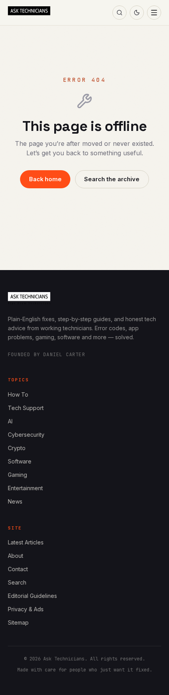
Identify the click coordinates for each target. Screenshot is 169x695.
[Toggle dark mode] (137, 13)
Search (17, 582)
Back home (45, 179)
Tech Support (26, 407)
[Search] (119, 13)
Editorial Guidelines (32, 595)
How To (18, 394)
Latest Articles (26, 542)
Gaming (17, 474)
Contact (18, 569)
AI (10, 421)
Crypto (17, 448)
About (15, 555)
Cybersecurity (26, 434)
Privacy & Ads (26, 609)
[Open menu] (154, 13)
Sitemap (18, 622)
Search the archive (112, 179)
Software (19, 461)
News (15, 501)
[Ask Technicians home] (29, 12)
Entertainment (25, 488)
